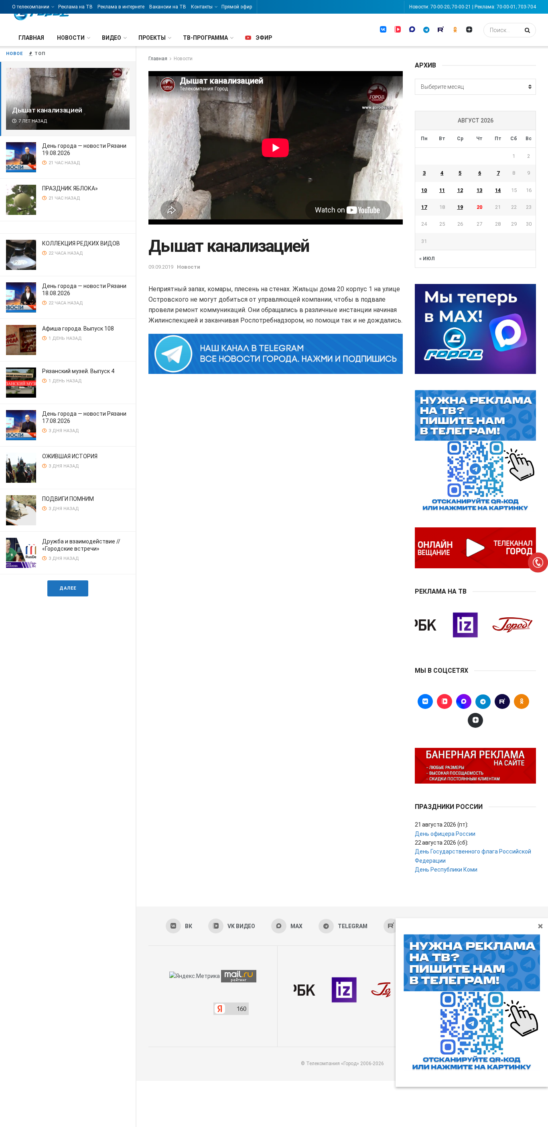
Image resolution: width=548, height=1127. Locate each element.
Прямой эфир (236, 7)
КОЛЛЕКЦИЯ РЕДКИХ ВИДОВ (81, 243)
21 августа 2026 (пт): (441, 824)
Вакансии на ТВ (167, 7)
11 (442, 190)
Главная (31, 38)
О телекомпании (30, 7)
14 (498, 190)
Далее (67, 588)
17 (424, 207)
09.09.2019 (160, 267)
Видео (111, 38)
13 (479, 190)
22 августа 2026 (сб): (441, 842)
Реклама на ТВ (75, 7)
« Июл (426, 258)
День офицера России (445, 834)
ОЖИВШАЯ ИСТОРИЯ (69, 456)
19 (460, 207)
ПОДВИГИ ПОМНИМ (68, 499)
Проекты (152, 38)
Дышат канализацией (47, 110)
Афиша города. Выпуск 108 (78, 328)
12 (460, 190)
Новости (71, 38)
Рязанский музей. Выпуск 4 (78, 371)
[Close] (540, 925)
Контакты (202, 7)
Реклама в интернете (120, 7)
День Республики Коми (446, 869)
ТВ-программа (205, 38)
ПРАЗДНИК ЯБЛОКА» (70, 188)
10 (424, 190)
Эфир (264, 38)
